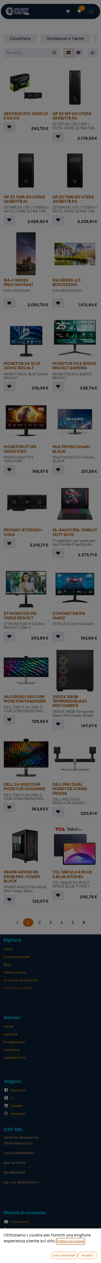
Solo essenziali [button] (64, 1255)
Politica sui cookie (70, 1241)
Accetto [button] (87, 1255)
